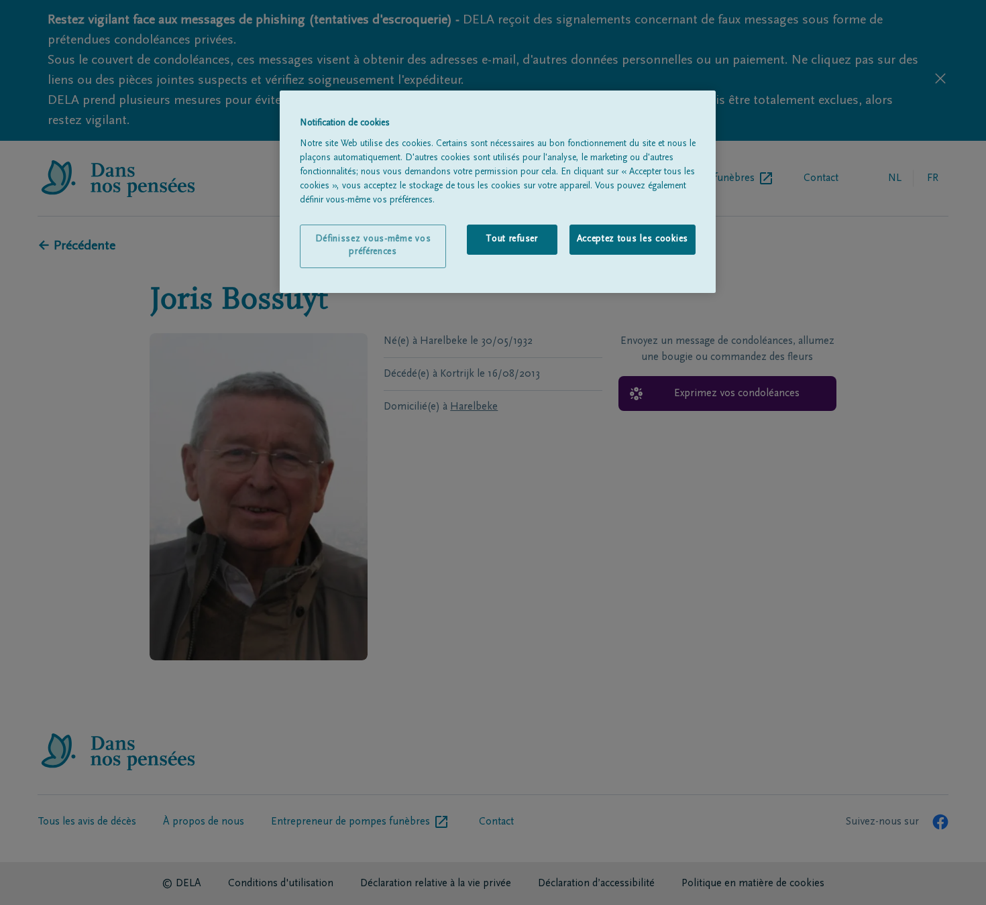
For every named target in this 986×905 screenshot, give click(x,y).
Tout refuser (511, 239)
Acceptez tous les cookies (633, 239)
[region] (498, 191)
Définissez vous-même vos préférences (373, 246)
